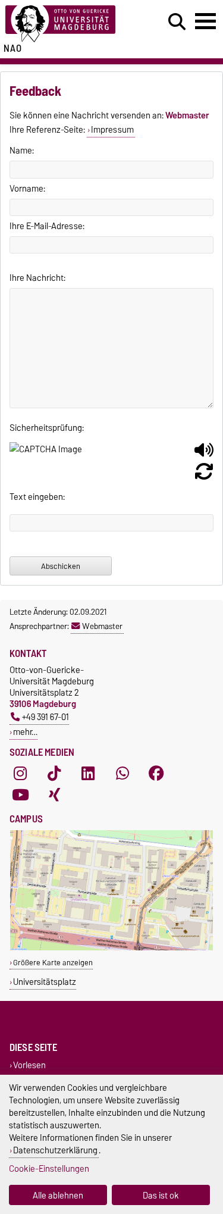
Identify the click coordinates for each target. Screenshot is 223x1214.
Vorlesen (29, 1065)
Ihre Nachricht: (37, 278)
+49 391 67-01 (45, 716)
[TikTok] (54, 773)
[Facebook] (156, 773)
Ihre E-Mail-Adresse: (47, 226)
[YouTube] (20, 795)
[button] (203, 455)
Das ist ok (161, 1195)
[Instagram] (20, 773)
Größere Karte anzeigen (53, 962)
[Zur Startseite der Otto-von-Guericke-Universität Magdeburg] (69, 24)
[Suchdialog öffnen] (177, 22)
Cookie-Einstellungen (49, 1168)
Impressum (112, 130)
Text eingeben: (37, 497)
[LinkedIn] (88, 773)
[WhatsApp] (122, 773)
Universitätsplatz (44, 981)
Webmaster (102, 626)
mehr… (25, 731)
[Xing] (54, 795)
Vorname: (27, 189)
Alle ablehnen (58, 1195)
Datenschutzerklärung (55, 1150)
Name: (22, 150)
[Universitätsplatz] (111, 947)
